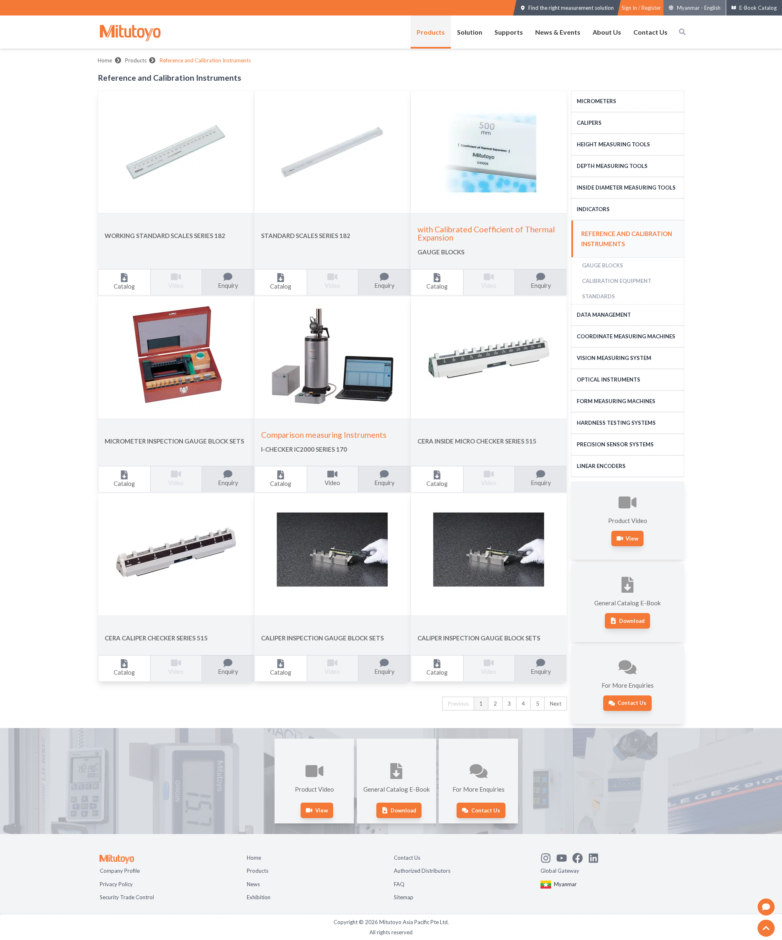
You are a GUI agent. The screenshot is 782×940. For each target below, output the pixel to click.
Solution (469, 32)
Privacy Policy (116, 884)
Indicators (593, 209)
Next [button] (555, 703)
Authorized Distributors (422, 870)
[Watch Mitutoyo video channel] (564, 857)
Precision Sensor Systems (615, 444)
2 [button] (495, 703)
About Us (607, 32)
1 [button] (481, 703)
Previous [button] (458, 703)
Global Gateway (559, 870)
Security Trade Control (127, 897)
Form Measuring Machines (616, 401)
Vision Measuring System (614, 358)
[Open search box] (682, 32)
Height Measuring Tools (613, 144)
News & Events (557, 32)
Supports (508, 32)
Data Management (604, 314)
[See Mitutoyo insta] (548, 857)
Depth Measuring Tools (612, 166)
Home (105, 60)
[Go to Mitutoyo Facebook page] (580, 857)
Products (431, 32)
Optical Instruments (608, 379)
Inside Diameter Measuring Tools (626, 187)
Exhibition (258, 897)
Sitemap (403, 897)
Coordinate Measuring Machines (626, 336)
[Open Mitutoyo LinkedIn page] (596, 857)
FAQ (399, 884)
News (253, 884)
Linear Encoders (601, 466)
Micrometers (596, 101)
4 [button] (523, 703)
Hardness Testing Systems (616, 422)
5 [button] (537, 703)
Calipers (589, 122)
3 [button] (509, 703)
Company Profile (120, 870)
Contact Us (650, 32)
